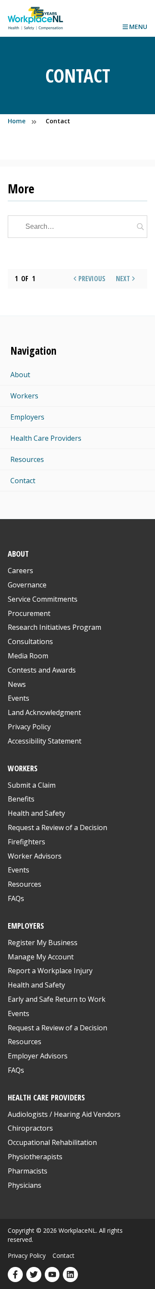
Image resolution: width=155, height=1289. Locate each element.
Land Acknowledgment (44, 712)
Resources (27, 459)
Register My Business (43, 942)
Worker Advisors (35, 856)
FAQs (16, 898)
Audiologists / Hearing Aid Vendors (64, 1114)
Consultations (30, 641)
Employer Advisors (38, 1056)
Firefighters (26, 842)
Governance (27, 585)
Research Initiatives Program (54, 627)
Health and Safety (36, 813)
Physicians (24, 1185)
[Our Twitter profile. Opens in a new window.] (33, 1274)
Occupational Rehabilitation (52, 1142)
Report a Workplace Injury (50, 970)
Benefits (21, 799)
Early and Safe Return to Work (56, 999)
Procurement (29, 613)
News (17, 684)
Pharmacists (27, 1171)
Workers (24, 396)
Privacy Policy (29, 726)
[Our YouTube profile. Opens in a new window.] (52, 1274)
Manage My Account (41, 957)
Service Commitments (43, 599)
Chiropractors (30, 1128)
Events (18, 698)
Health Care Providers (45, 438)
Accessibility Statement (44, 741)
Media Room (28, 656)
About (20, 374)
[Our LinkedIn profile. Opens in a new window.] (70, 1274)
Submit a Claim (32, 785)
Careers (20, 570)
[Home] (35, 18)
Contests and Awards (42, 670)
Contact (22, 480)
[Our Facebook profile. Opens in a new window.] (15, 1274)
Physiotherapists (35, 1156)
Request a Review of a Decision (57, 827)
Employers (27, 417)
